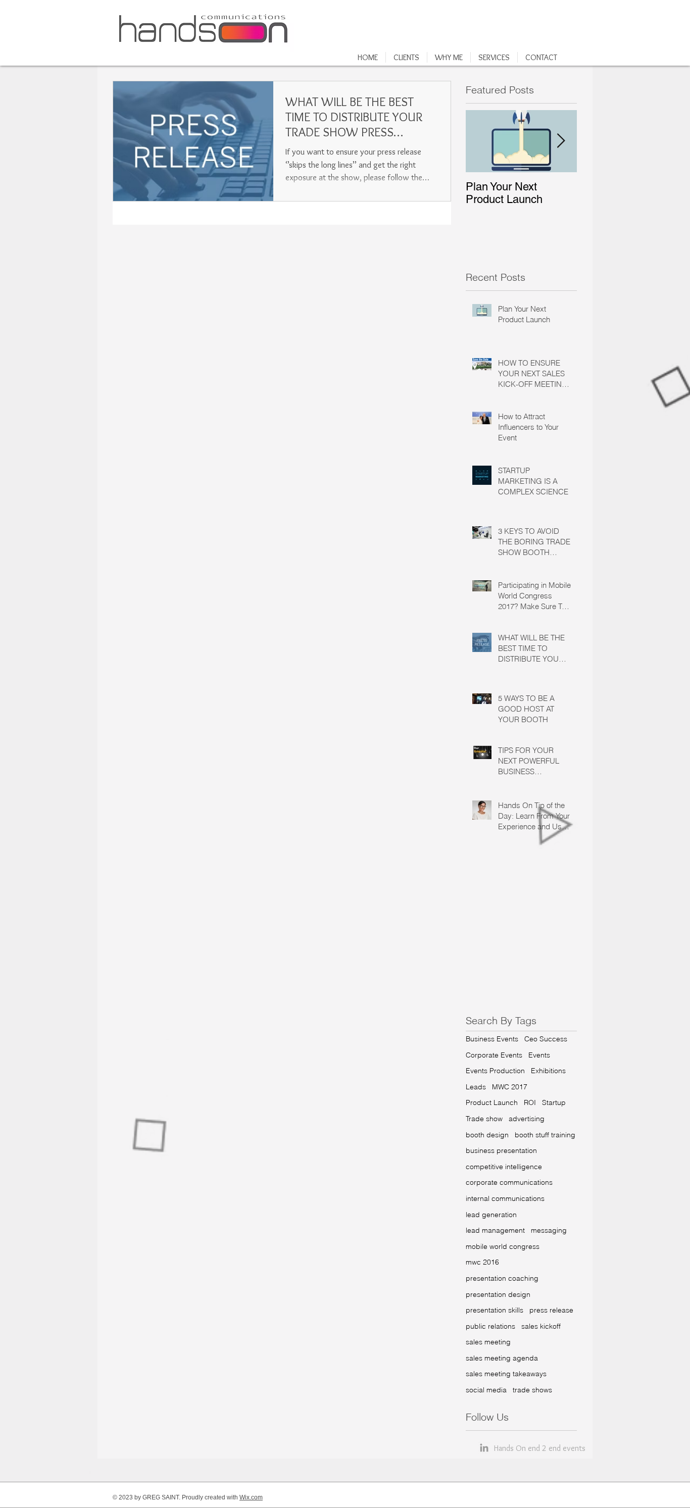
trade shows (532, 1389)
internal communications (505, 1198)
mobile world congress (502, 1246)
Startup (554, 1102)
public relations (490, 1326)
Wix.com (251, 1497)
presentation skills (494, 1310)
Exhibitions (548, 1070)
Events (539, 1055)
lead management (495, 1230)
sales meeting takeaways (506, 1373)
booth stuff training (545, 1134)
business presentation (501, 1150)
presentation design (498, 1294)
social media (486, 1389)
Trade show (484, 1118)
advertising (527, 1118)
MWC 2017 (509, 1086)
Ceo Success (545, 1038)
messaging (549, 1230)
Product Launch (492, 1102)
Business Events (492, 1038)
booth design (487, 1134)
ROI (530, 1102)
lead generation (491, 1214)
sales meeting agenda (502, 1358)
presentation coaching (502, 1278)
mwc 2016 (482, 1262)
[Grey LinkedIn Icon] (484, 1447)
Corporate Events (494, 1055)
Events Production (495, 1070)
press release (551, 1310)
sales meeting (488, 1341)
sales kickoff (541, 1326)
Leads (476, 1086)
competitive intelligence (504, 1166)
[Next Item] (560, 141)
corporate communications (509, 1182)
